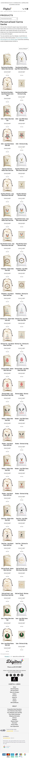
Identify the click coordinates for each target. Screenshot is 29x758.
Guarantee (14, 723)
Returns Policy (14, 721)
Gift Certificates (14, 702)
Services (14, 695)
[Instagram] (14, 675)
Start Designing (14, 689)
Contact (14, 701)
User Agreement (14, 726)
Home (1, 11)
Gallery (14, 694)
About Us (14, 697)
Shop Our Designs (8, 11)
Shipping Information (14, 716)
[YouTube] (18, 675)
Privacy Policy (14, 724)
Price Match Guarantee (14, 714)
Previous (7, 656)
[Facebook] (7, 675)
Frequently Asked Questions (14, 709)
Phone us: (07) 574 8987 (14, 667)
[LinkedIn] (22, 675)
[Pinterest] (11, 675)
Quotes (14, 699)
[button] (25, 9)
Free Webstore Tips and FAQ (14, 712)
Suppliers (14, 719)
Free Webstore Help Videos (14, 711)
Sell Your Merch (14, 690)
